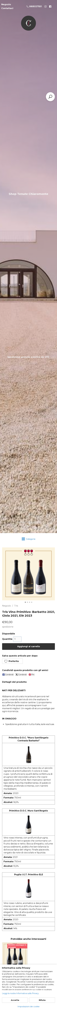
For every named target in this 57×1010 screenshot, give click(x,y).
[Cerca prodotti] (50, 96)
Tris (16, 605)
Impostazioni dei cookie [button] (28, 1006)
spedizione (7, 626)
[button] (12, 661)
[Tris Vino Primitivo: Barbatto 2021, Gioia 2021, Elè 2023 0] (28, 573)
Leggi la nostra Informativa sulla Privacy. (20, 993)
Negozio (6, 605)
